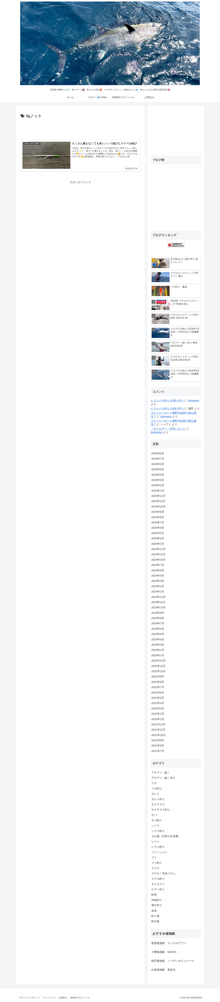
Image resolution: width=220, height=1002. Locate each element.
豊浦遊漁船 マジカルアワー (168, 943)
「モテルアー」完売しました (168, 428)
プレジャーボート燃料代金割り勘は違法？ (174, 414)
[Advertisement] (80, 128)
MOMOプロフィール (80, 997)
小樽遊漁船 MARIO (163, 952)
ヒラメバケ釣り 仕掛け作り (167, 400)
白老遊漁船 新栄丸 (163, 969)
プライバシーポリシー (29, 997)
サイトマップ (49, 997)
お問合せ (63, 997)
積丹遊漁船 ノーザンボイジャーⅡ (172, 960)
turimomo (193, 400)
